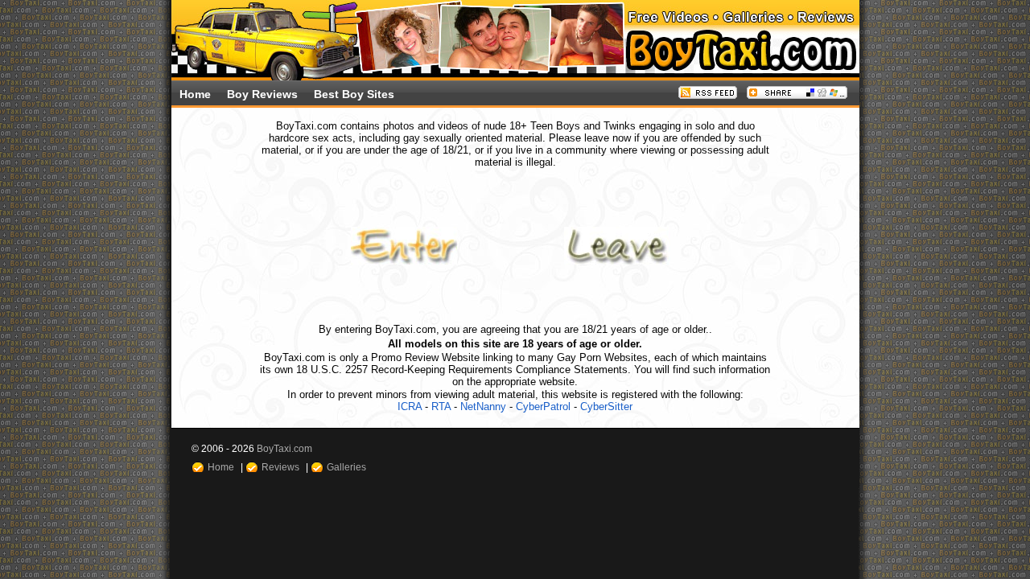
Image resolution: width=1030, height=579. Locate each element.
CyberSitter (606, 406)
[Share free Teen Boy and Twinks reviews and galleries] (797, 95)
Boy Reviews (262, 94)
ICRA (410, 406)
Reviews (280, 467)
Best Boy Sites (354, 94)
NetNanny (483, 406)
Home (195, 94)
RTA (441, 406)
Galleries (346, 467)
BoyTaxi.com (284, 448)
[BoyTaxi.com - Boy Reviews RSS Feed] (707, 95)
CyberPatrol (543, 406)
